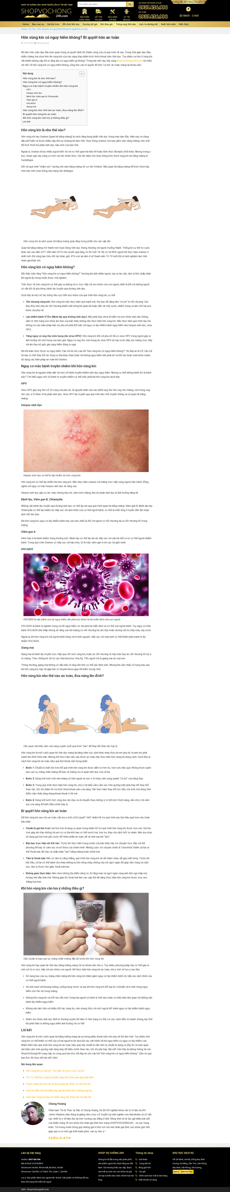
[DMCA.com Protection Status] (183, 1173)
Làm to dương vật (148, 24)
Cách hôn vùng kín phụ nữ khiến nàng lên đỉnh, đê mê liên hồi (58, 1097)
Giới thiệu (143, 1159)
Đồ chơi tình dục (71, 24)
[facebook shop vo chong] (188, 9)
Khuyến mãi (200, 2)
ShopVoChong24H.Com (129, 60)
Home (26, 24)
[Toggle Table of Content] (80, 73)
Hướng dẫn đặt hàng (182, 2)
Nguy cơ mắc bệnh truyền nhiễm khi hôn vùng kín (50, 86)
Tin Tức (32, 29)
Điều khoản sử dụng (148, 1180)
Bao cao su (38, 24)
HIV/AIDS (31, 103)
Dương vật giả (90, 24)
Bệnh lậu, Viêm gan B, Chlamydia (42, 96)
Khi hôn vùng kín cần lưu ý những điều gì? (46, 118)
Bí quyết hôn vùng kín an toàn (39, 114)
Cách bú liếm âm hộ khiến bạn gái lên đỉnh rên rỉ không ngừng (59, 1090)
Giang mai (31, 106)
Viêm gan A (31, 100)
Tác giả (142, 1171)
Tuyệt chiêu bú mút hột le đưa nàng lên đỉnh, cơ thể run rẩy (58, 1084)
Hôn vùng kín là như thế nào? (39, 78)
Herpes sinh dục (34, 93)
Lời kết (27, 121)
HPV (28, 89)
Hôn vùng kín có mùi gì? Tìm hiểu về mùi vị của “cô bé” (55, 1070)
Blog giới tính (145, 1167)
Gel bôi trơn (53, 24)
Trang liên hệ (145, 1163)
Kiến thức (184, 24)
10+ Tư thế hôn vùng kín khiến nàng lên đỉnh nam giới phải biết (59, 1077)
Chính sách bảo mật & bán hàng (153, 1175)
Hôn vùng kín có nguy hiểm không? (42, 82)
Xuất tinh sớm (168, 24)
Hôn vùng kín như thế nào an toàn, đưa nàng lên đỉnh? (53, 110)
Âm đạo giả (106, 24)
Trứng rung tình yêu (126, 24)
